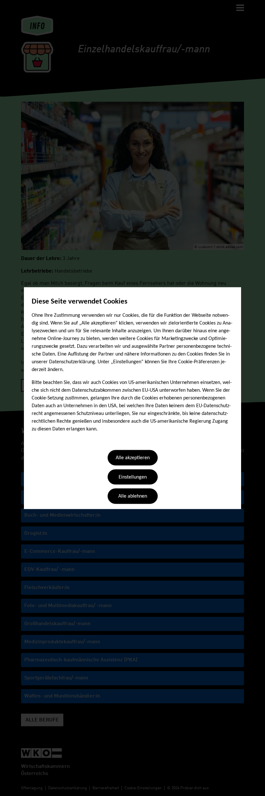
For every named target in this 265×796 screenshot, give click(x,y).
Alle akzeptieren (133, 458)
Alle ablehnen (132, 496)
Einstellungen (133, 477)
